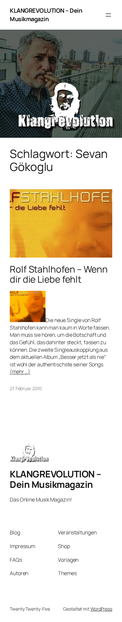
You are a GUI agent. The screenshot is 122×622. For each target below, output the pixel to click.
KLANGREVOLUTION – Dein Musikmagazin (46, 15)
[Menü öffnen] (108, 15)
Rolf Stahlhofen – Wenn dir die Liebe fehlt (59, 274)
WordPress (101, 609)
